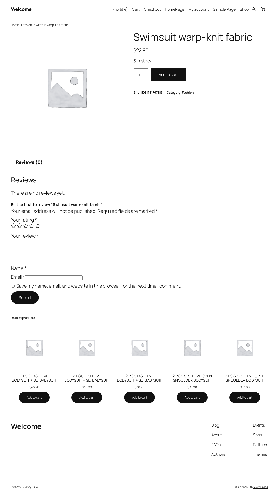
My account (198, 9)
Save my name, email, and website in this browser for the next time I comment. (98, 286)
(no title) (120, 9)
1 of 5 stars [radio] (13, 226)
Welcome (21, 9)
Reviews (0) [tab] (29, 162)
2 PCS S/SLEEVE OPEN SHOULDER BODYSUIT (192, 378)
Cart (136, 9)
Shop (244, 9)
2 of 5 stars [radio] (19, 226)
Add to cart (168, 74)
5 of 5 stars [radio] (38, 226)
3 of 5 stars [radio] (25, 226)
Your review (24, 236)
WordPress (260, 487)
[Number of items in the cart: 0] (263, 9)
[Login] (254, 9)
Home (15, 25)
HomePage (174, 9)
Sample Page (224, 9)
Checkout (152, 9)
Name (18, 268)
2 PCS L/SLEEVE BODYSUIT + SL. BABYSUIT (34, 378)
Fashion (26, 25)
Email (18, 277)
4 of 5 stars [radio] (31, 226)
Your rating (24, 219)
